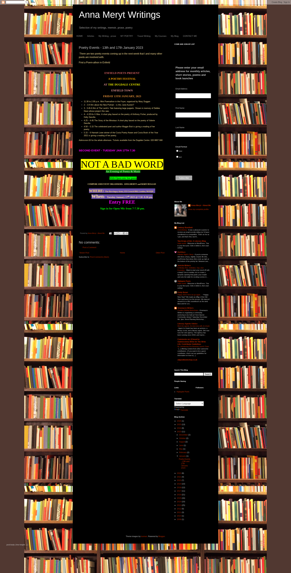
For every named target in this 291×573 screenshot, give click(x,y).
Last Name (180, 127)
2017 (179, 491)
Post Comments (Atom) (99, 257)
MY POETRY (126, 36)
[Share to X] (121, 233)
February (183, 452)
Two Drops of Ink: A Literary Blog (191, 241)
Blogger (161, 536)
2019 (179, 484)
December (183, 435)
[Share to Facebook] (123, 233)
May (181, 449)
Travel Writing (144, 36)
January (182, 456)
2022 (179, 473)
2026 (179, 421)
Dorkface (181, 252)
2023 (179, 432)
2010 (179, 516)
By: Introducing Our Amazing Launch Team (193, 346)
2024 (179, 428)
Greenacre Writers (185, 308)
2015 (179, 498)
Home (122, 253)
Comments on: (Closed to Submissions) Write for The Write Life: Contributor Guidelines (191, 341)
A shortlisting (182, 230)
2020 (179, 480)
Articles (90, 36)
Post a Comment (89, 247)
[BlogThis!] (118, 233)
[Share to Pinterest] (126, 233)
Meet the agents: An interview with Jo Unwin (193, 326)
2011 (179, 512)
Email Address (181, 89)
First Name (180, 108)
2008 (179, 519)
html (180, 151)
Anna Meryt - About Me (201, 205)
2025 (179, 424)
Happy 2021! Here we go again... (189, 295)
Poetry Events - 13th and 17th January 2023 (184, 463)
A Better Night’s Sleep (185, 254)
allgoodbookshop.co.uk (187, 360)
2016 (179, 495)
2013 (179, 505)
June (181, 445)
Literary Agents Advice (187, 324)
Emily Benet (182, 292)
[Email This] (115, 233)
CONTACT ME (190, 36)
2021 (179, 477)
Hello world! (181, 243)
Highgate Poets (184, 281)
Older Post (160, 253)
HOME (79, 36)
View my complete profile (198, 209)
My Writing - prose (107, 36)
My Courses (160, 36)
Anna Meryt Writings (119, 15)
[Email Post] (110, 233)
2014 (179, 502)
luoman (144, 536)
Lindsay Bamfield (184, 228)
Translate (184, 410)
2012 (179, 509)
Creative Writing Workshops (188, 310)
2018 (179, 487)
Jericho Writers (184, 265)
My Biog (175, 36)
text (180, 157)
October (182, 438)
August (182, 442)
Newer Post (84, 253)
